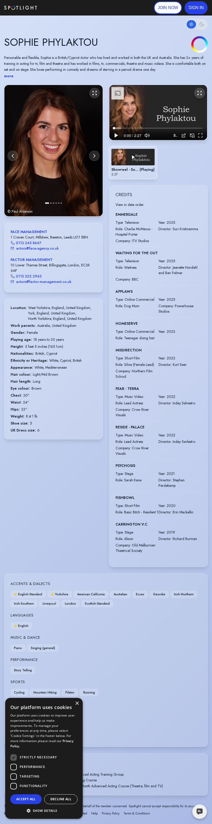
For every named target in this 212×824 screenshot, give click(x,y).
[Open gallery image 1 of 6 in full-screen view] (53, 150)
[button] (196, 7)
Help (94, 813)
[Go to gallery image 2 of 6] (51, 203)
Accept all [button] (26, 799)
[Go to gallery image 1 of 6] (47, 203)
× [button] (77, 703)
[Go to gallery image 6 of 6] (61, 203)
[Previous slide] (12, 156)
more (8, 76)
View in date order (130, 204)
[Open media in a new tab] (183, 135)
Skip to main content (57, 8)
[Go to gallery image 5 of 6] (58, 203)
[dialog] (44, 758)
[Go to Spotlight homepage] (20, 7)
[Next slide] (94, 156)
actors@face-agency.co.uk (37, 248)
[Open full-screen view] (94, 93)
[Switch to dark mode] (196, 24)
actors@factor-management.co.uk (43, 281)
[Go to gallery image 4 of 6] (56, 203)
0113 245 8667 (28, 242)
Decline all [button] (60, 799)
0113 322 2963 (29, 276)
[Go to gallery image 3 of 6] (53, 203)
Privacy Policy (110, 813)
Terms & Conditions (137, 813)
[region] (158, 112)
